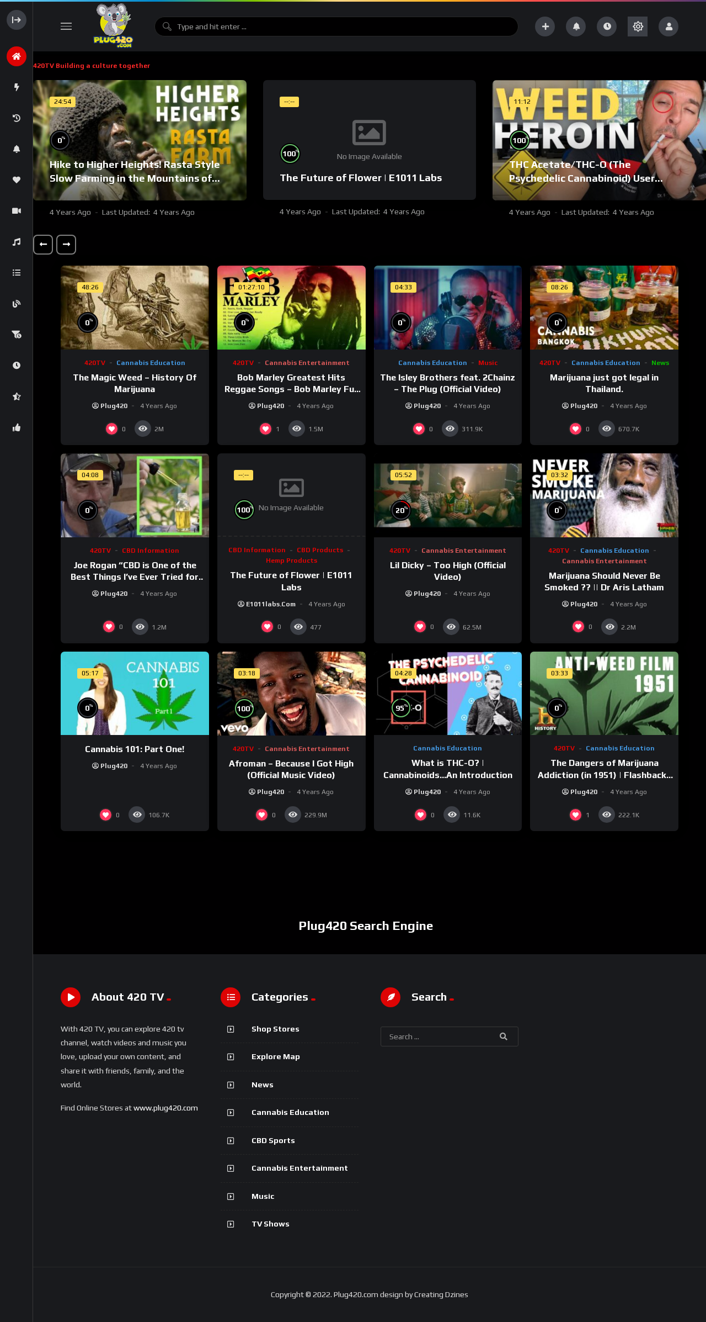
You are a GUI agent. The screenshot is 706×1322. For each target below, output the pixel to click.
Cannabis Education (150, 363)
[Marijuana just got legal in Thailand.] (604, 307)
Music (488, 363)
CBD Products (320, 550)
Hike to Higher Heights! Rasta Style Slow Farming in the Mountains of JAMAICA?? (135, 177)
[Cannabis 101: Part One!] (135, 693)
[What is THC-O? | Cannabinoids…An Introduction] (448, 693)
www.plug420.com (165, 1107)
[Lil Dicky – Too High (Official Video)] (448, 495)
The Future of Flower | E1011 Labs (361, 177)
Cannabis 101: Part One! (134, 749)
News (660, 363)
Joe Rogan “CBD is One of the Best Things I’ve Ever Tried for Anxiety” (135, 577)
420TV (94, 363)
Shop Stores (275, 1028)
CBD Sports (273, 1140)
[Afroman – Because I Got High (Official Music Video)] (291, 694)
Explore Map (276, 1056)
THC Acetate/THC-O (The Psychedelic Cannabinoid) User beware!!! (582, 177)
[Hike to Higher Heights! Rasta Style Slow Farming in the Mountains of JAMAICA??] (140, 140)
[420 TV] (113, 26)
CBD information (150, 550)
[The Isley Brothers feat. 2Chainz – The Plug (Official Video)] (448, 307)
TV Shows (271, 1223)
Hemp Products (291, 560)
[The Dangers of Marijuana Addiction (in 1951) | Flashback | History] (604, 693)
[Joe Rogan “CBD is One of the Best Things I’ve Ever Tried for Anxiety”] (135, 495)
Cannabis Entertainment (307, 363)
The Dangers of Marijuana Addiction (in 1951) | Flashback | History (604, 775)
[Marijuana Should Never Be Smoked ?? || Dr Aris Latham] (604, 495)
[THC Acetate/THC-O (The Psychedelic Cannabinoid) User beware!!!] (599, 140)
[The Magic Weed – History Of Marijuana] (135, 307)
